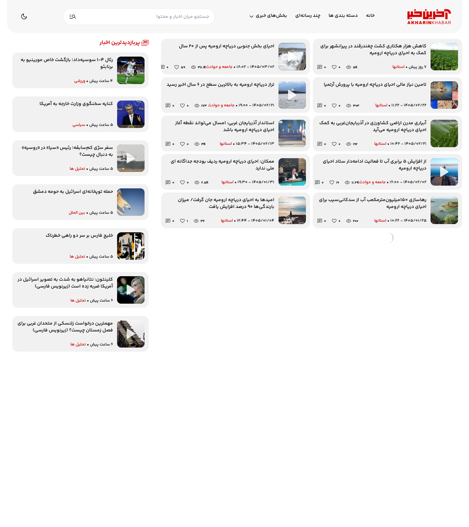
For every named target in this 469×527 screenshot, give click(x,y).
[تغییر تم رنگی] (24, 16)
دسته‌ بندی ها (343, 16)
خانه (370, 16)
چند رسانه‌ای (307, 16)
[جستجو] (73, 16)
